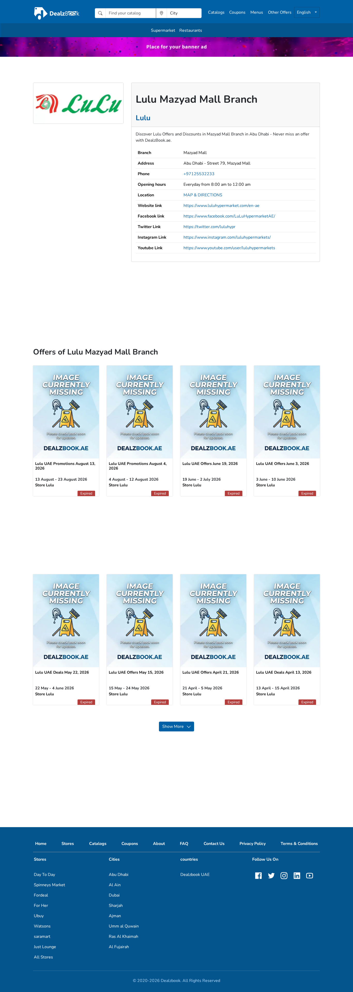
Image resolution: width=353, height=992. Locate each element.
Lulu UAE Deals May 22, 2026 (62, 672)
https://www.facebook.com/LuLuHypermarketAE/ (229, 216)
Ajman (115, 916)
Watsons (42, 926)
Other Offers (279, 12)
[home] (56, 13)
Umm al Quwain (124, 926)
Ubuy (39, 916)
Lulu (143, 118)
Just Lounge (45, 947)
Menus (256, 12)
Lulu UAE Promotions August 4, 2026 (138, 466)
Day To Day (44, 874)
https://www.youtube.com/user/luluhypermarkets (229, 248)
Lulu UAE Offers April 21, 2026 (210, 672)
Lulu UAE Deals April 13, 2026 (283, 672)
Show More (174, 726)
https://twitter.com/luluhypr (209, 227)
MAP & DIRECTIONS (202, 195)
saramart (42, 936)
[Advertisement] (176, 298)
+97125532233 (198, 174)
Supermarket (163, 30)
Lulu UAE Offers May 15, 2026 (136, 672)
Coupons (237, 12)
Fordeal (41, 895)
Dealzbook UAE (195, 874)
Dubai (114, 895)
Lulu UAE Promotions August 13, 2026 (65, 466)
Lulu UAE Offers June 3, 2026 (282, 463)
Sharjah (116, 905)
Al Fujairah (119, 947)
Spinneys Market (49, 885)
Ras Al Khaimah (123, 936)
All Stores (43, 957)
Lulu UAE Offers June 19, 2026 (210, 463)
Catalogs (216, 12)
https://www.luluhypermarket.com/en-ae (221, 205)
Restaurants (190, 30)
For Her (41, 905)
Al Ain (115, 885)
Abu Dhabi (118, 874)
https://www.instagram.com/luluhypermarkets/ (227, 237)
